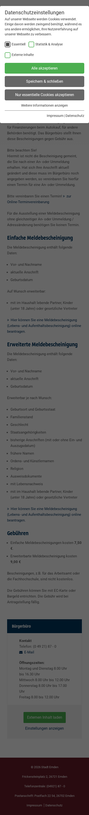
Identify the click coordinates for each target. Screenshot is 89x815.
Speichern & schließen (44, 81)
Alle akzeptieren (44, 68)
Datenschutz (75, 116)
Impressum (55, 116)
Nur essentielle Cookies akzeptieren (44, 94)
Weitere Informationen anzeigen (44, 105)
